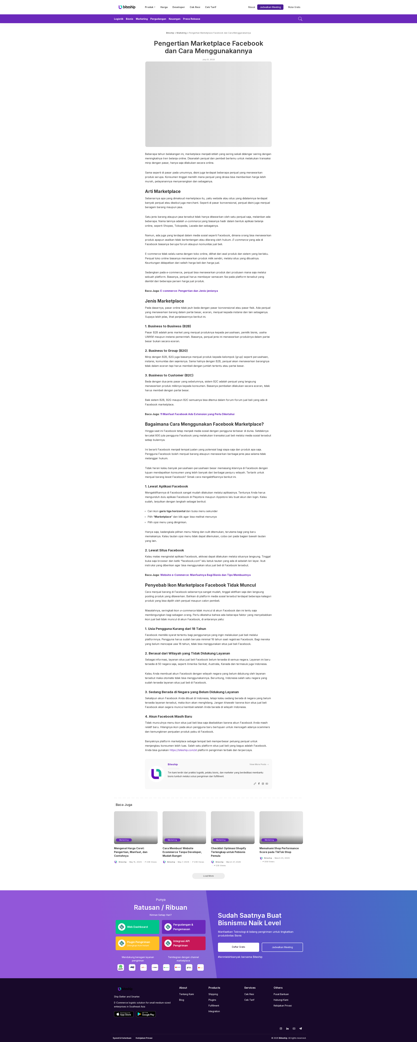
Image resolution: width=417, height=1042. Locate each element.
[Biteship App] (124, 1014)
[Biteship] (127, 7)
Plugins (212, 999)
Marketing (124, 840)
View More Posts (258, 764)
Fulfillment (213, 1005)
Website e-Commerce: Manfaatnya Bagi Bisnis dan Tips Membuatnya (205, 575)
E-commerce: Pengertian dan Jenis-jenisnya (189, 290)
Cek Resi (249, 994)
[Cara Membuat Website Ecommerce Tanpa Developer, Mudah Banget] (184, 827)
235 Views (221, 866)
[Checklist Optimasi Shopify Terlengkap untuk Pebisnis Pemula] (233, 827)
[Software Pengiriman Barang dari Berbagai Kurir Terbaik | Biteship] (125, 988)
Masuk (251, 7)
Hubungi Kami (281, 999)
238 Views (152, 862)
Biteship (173, 764)
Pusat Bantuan (281, 994)
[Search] (300, 18)
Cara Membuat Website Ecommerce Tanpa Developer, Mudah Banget (182, 852)
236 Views (199, 862)
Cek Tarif (249, 999)
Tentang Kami (186, 994)
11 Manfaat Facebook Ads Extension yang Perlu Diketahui (197, 414)
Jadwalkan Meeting (270, 7)
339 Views (269, 862)
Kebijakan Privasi (283, 1005)
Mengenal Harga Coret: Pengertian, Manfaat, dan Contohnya (130, 852)
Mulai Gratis (294, 7)
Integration (214, 1011)
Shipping (213, 994)
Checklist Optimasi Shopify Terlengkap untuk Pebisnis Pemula (228, 852)
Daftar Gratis (238, 946)
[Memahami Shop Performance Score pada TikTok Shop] (281, 827)
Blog (181, 999)
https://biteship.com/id (183, 750)
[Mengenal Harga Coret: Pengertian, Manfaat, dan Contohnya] (136, 827)
